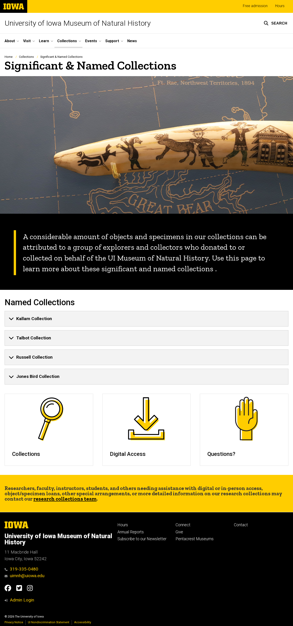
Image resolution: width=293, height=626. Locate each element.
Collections (26, 56)
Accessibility (82, 622)
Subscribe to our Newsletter (141, 539)
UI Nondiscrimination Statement (48, 622)
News (132, 41)
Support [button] (112, 41)
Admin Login (22, 600)
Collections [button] (67, 41)
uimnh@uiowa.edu (27, 575)
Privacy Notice (14, 622)
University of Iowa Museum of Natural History (78, 23)
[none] (146, 319)
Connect (183, 525)
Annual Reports (130, 532)
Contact (241, 525)
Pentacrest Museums (195, 539)
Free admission (255, 6)
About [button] (10, 41)
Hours (280, 6)
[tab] (146, 318)
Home (9, 56)
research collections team (65, 499)
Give (179, 532)
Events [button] (91, 41)
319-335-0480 (24, 569)
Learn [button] (44, 41)
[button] (275, 23)
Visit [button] (27, 41)
